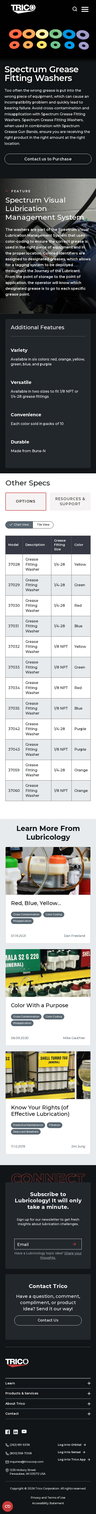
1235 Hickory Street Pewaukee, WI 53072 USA (28, 1471)
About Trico (15, 1404)
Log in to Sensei (69, 1452)
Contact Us (48, 1320)
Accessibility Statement (48, 1503)
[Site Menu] (85, 9)
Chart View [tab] (21, 524)
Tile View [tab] (43, 524)
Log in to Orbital (69, 1444)
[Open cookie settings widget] (7, 1506)
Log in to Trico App (72, 1459)
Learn (10, 1383)
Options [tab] (26, 501)
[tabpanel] (48, 656)
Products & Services (21, 1393)
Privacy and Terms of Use (48, 1497)
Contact (12, 1414)
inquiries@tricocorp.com (27, 1461)
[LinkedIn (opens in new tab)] (15, 1432)
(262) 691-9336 (20, 1444)
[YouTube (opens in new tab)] (24, 1432)
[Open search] (74, 9)
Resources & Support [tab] (70, 501)
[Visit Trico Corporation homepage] (23, 1362)
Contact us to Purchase (48, 159)
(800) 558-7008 (21, 1453)
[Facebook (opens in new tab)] (7, 1432)
